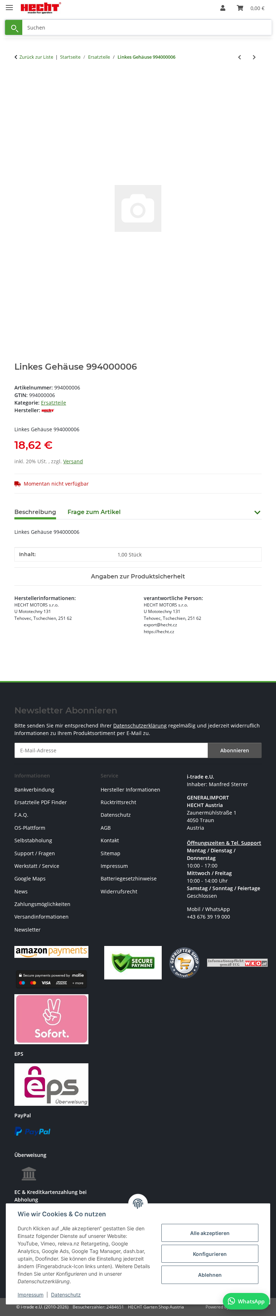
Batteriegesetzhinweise (129, 878)
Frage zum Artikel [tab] (94, 512)
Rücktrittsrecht (118, 802)
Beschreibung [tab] (35, 512)
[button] (223, 8)
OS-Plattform (29, 827)
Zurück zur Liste (36, 57)
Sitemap (110, 853)
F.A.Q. (21, 814)
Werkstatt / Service (36, 865)
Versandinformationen (41, 916)
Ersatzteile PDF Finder (40, 802)
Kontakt (110, 840)
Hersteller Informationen (130, 789)
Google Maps (30, 878)
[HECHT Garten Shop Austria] (41, 8)
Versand (73, 461)
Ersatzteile (53, 402)
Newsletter (27, 929)
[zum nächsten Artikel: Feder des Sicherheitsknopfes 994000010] (254, 57)
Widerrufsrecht (119, 891)
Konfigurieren (210, 1254)
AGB (106, 827)
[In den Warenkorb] (20, 81)
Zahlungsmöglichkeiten (42, 904)
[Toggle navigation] (9, 4)
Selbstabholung (33, 840)
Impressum (30, 1295)
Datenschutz (66, 1295)
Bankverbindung (34, 789)
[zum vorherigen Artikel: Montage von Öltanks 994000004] (239, 57)
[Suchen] (13, 28)
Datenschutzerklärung (140, 725)
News (21, 891)
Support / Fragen (34, 853)
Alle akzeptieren (210, 1233)
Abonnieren (234, 750)
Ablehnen (210, 1275)
